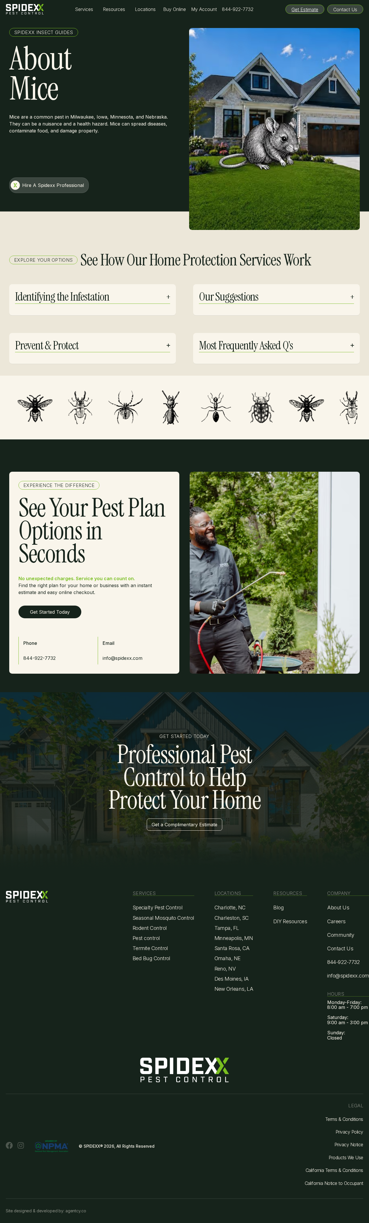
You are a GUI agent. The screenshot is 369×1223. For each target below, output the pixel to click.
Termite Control (150, 948)
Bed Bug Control (151, 958)
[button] (84, 9)
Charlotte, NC (230, 907)
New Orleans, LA (233, 989)
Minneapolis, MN (233, 938)
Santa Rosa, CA (232, 948)
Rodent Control (150, 928)
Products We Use (346, 1157)
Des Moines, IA (231, 979)
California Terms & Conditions (334, 1170)
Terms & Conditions (344, 1119)
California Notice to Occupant (334, 1183)
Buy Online (174, 9)
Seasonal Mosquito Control (163, 918)
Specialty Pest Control (157, 907)
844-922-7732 (237, 9)
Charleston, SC (231, 918)
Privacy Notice (348, 1144)
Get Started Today (50, 612)
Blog (278, 907)
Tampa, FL (226, 928)
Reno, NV (225, 969)
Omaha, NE (227, 958)
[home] (25, 9)
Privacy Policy (349, 1132)
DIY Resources (290, 921)
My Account (204, 9)
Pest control (146, 938)
